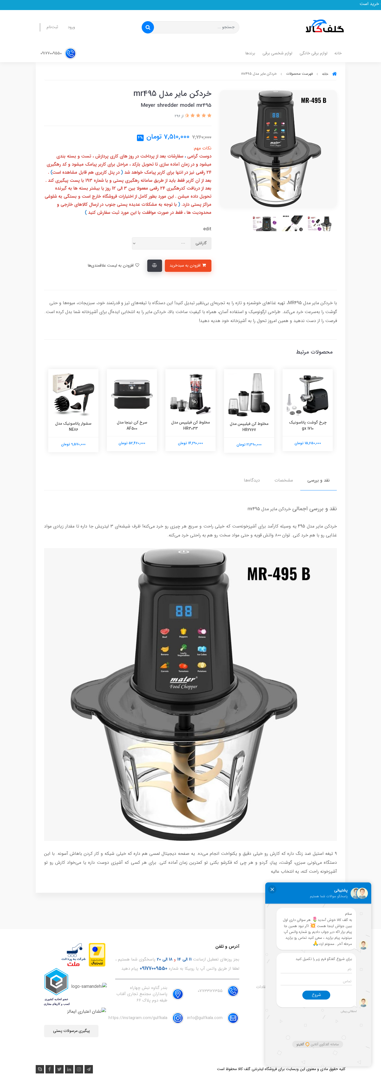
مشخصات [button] (283, 480)
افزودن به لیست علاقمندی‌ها (111, 265)
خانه (338, 53)
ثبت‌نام (52, 27)
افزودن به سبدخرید (186, 265)
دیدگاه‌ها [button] (252, 480)
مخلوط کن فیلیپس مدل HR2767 (305, 427)
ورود (71, 27)
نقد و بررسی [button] (318, 480)
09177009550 (51, 53)
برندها (250, 53)
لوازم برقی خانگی (313, 53)
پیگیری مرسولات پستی (71, 1031)
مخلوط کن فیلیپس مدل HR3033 (247, 425)
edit (207, 229)
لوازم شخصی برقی (277, 53)
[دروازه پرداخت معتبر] (97, 954)
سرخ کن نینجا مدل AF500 (188, 425)
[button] (208, 115)
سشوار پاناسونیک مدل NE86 (130, 426)
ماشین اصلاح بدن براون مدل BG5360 (71, 425)
